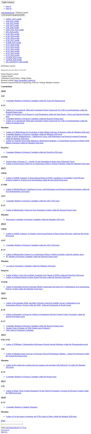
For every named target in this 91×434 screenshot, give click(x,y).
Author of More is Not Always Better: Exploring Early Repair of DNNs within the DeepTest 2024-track (45, 275)
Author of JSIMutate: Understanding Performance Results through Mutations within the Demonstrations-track (47, 344)
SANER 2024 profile (14, 58)
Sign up (8, 8)
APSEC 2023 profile (13, 19)
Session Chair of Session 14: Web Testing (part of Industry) (28, 328)
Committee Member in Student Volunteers (21, 407)
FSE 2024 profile (12, 32)
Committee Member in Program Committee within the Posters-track (31, 377)
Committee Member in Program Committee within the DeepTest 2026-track (34, 152)
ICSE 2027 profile (12, 40)
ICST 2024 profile (12, 51)
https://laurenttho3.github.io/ (24, 80)
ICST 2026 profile (12, 55)
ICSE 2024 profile (12, 36)
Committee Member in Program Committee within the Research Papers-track (34, 119)
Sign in (8, 6)
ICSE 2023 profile (12, 34)
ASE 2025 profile (12, 25)
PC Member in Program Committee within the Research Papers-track (32, 257)
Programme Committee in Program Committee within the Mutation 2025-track (35, 219)
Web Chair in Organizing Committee (20, 330)
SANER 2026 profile (14, 60)
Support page (5, 430)
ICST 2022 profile (12, 47)
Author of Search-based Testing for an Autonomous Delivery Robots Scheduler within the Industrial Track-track (48, 164)
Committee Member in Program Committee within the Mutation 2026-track (34, 134)
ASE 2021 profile (12, 21)
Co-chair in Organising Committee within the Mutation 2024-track (31, 266)
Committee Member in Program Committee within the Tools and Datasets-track (35, 101)
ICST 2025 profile (12, 53)
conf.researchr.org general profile (13, 15)
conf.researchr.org (7, 13)
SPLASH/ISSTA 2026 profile (17, 62)
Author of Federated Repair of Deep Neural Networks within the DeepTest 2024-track (38, 277)
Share (3, 421)
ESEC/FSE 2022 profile (15, 30)
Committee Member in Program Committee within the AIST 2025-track (32, 201)
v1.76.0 (23, 428)
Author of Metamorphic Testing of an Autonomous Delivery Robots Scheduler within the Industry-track (45, 254)
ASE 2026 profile (12, 28)
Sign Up (4, 432)
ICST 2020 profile (12, 45)
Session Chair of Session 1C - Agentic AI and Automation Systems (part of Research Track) (40, 162)
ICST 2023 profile (12, 49)
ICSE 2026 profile (12, 38)
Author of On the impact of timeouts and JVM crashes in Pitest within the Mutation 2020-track (41, 416)
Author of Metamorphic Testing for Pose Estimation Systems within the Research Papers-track (41, 210)
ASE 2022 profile (12, 23)
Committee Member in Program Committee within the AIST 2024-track (32, 245)
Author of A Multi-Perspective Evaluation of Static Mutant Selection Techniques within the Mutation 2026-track (48, 132)
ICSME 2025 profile (13, 43)
